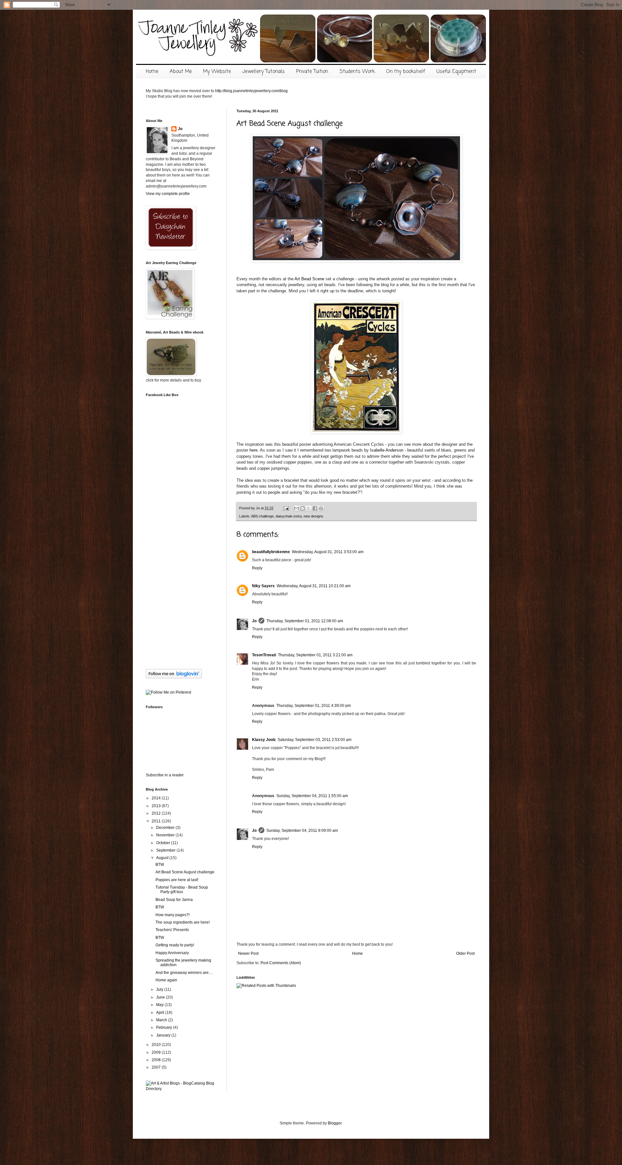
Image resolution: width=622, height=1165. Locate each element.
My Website (217, 71)
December (166, 827)
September (166, 850)
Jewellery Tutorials (263, 71)
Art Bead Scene (309, 278)
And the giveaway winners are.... (184, 972)
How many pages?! (173, 915)
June (161, 997)
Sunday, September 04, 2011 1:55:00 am (312, 796)
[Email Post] (286, 508)
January (163, 1035)
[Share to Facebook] (315, 508)
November (166, 835)
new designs (313, 516)
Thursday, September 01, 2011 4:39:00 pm (313, 705)
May (160, 1004)
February (164, 1027)
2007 (157, 1067)
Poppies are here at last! (177, 880)
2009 (157, 1052)
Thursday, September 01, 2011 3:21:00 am (315, 655)
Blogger (334, 1123)
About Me (181, 71)
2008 (157, 1060)
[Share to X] (308, 508)
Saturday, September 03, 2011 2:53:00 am (314, 739)
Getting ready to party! (175, 945)
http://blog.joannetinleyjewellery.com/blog (251, 91)
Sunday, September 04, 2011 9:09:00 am (302, 830)
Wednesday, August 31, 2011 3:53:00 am (327, 552)
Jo (254, 621)
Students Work (357, 71)
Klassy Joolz (264, 739)
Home (152, 71)
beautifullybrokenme (271, 552)
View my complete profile (168, 193)
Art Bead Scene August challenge (185, 872)
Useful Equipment (456, 71)
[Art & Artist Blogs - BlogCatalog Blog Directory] (181, 1088)
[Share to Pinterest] (321, 508)
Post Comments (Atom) (280, 963)
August (162, 858)
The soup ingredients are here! (183, 922)
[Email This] (296, 508)
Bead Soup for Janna (174, 899)
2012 (157, 813)
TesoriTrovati (264, 655)
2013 (157, 806)
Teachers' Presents (172, 930)
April (160, 1012)
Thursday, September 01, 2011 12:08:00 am (304, 621)
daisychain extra (289, 516)
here (253, 450)
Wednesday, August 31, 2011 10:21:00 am (314, 586)
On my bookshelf (405, 71)
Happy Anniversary (172, 953)
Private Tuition (312, 71)
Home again (166, 980)
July (160, 989)
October (163, 843)
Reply (257, 568)
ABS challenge (262, 516)
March (162, 1020)
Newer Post (248, 953)
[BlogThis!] (302, 508)
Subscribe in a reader (165, 775)
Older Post (465, 953)
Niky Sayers (263, 586)
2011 (157, 821)
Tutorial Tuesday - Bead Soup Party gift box (182, 889)
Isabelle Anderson (386, 450)
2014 (157, 798)
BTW (160, 864)
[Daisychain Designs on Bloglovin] (174, 677)
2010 (157, 1044)
